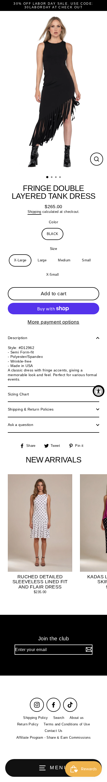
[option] (53, 91)
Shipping (34, 212)
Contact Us (54, 731)
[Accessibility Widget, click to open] (98, 391)
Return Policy (28, 724)
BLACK (52, 234)
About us (77, 718)
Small (86, 260)
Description (17, 338)
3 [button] (56, 177)
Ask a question (20, 425)
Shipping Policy (35, 718)
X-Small (52, 274)
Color (53, 222)
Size (53, 248)
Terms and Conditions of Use (67, 724)
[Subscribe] (88, 650)
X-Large (20, 260)
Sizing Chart (18, 394)
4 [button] (60, 177)
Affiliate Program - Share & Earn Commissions (53, 737)
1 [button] (47, 177)
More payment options (53, 322)
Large (42, 260)
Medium (64, 260)
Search (58, 718)
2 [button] (52, 177)
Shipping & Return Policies (31, 409)
